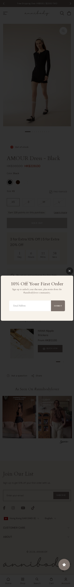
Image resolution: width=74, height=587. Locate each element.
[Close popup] (69, 271)
